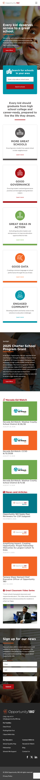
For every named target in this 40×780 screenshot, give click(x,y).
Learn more (20, 155)
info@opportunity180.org (11, 719)
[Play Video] (20, 613)
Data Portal (7, 727)
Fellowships (7, 747)
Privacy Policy (7, 776)
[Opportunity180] (11, 2)
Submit (8, 687)
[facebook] (27, 757)
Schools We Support (9, 751)
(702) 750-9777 (8, 716)
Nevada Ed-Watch (28, 744)
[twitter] (31, 757)
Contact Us (26, 751)
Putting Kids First (9, 730)
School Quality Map (9, 744)
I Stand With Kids (9, 734)
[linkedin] (36, 757)
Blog (23, 747)
